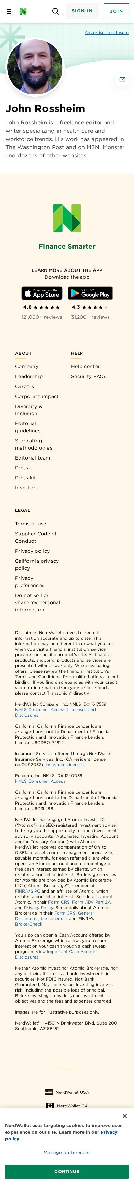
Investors (26, 487)
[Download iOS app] (42, 293)
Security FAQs (89, 376)
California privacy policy (37, 564)
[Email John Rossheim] (122, 79)
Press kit (25, 477)
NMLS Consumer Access (40, 709)
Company (26, 366)
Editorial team (32, 458)
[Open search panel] (56, 11)
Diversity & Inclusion (28, 409)
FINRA (21, 891)
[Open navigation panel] (9, 11)
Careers (24, 386)
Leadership (29, 376)
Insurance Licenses (65, 764)
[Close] (124, 1116)
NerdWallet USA (72, 1092)
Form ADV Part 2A (91, 902)
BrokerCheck (28, 924)
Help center (85, 366)
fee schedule (54, 918)
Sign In (82, 10)
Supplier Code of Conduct (36, 537)
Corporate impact (37, 396)
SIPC (35, 891)
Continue (66, 1171)
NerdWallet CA (72, 1105)
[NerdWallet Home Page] (25, 11)
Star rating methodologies (33, 444)
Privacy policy (32, 551)
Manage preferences (67, 1152)
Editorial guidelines (28, 427)
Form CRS (59, 902)
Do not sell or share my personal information (37, 602)
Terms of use (30, 524)
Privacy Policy (38, 907)
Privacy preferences (29, 581)
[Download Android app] (90, 293)
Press (22, 468)
